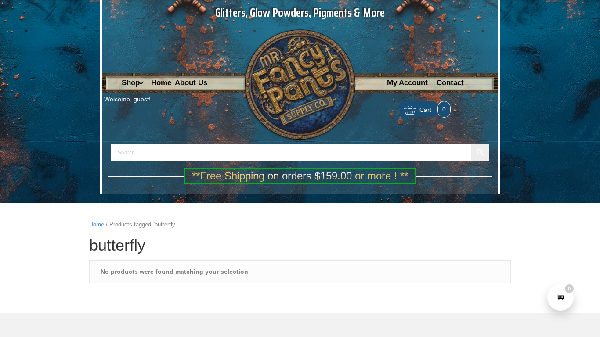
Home (96, 224)
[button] (141, 83)
